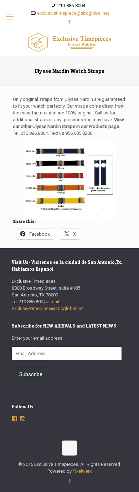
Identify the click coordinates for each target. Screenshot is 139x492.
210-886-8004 (71, 5)
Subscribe (30, 374)
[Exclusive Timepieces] (69, 42)
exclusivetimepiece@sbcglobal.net (73, 13)
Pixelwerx (82, 471)
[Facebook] (69, 22)
